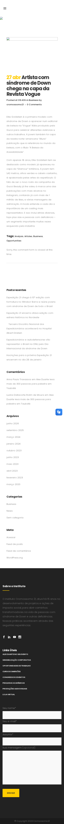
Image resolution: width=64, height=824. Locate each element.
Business (33, 100)
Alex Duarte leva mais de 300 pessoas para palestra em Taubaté (30, 384)
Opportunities (13, 240)
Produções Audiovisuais (15, 688)
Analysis (19, 236)
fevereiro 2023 (14, 477)
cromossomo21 (15, 104)
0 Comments (34, 104)
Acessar (11, 537)
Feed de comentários (18, 550)
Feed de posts (14, 544)
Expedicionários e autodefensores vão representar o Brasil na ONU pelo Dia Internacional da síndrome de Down (28, 344)
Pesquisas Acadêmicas (14, 683)
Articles (28, 236)
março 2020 (13, 484)
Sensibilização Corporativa (17, 660)
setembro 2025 (15, 430)
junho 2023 (12, 457)
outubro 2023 (14, 450)
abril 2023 (12, 470)
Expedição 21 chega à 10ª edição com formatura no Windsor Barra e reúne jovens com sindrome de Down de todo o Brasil (30, 302)
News (9, 510)
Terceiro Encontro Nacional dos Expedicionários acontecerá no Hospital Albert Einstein (29, 329)
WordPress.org (14, 557)
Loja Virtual (9, 694)
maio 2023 (12, 464)
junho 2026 (12, 423)
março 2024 (13, 437)
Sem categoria (14, 517)
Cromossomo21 (41, 821)
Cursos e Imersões (12, 671)
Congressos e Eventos (14, 677)
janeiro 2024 (13, 443)
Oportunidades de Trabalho (17, 666)
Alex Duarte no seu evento (15, 654)
